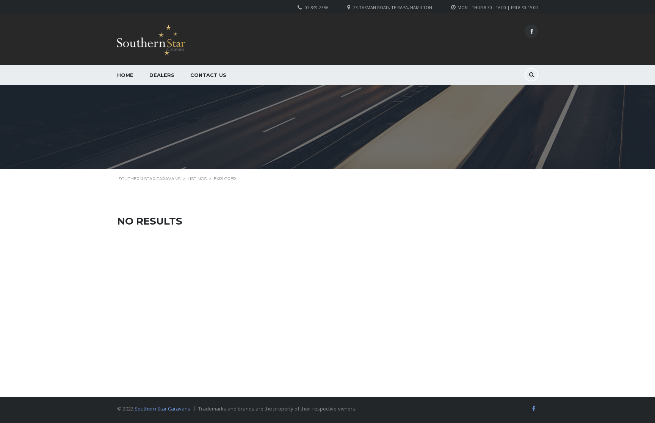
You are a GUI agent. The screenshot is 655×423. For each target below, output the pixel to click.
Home (125, 75)
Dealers (161, 75)
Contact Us (208, 75)
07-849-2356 (316, 7)
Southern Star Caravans (162, 408)
